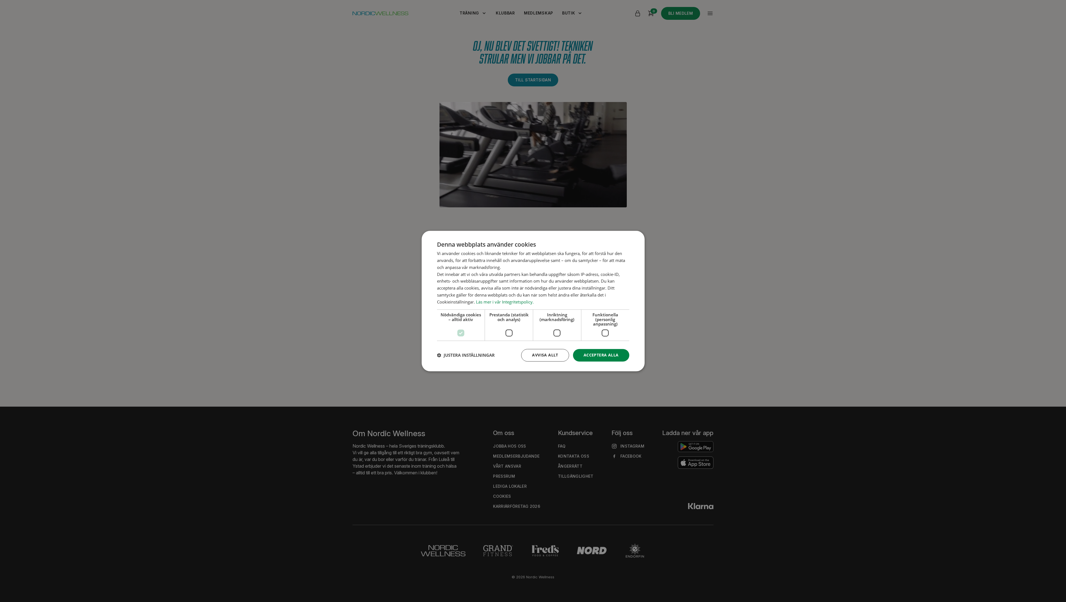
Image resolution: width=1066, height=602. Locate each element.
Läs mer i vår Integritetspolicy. (505, 302)
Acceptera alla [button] (601, 355)
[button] (466, 355)
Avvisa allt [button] (545, 355)
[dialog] (533, 301)
